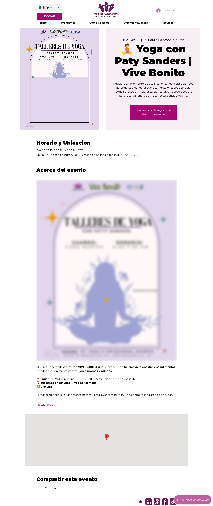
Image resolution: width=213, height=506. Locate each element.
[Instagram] (157, 501)
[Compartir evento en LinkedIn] (54, 488)
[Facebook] (165, 501)
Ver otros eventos (153, 114)
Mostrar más (44, 404)
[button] (68, 23)
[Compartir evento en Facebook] (38, 488)
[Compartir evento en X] (46, 488)
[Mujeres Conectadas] (140, 501)
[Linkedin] (148, 501)
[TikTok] (173, 501)
